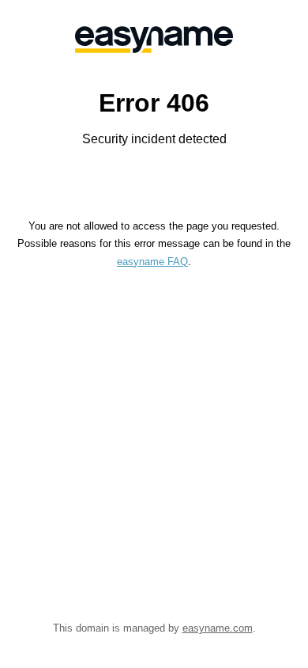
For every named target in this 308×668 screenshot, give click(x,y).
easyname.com (217, 628)
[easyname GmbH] (154, 39)
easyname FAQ (152, 262)
